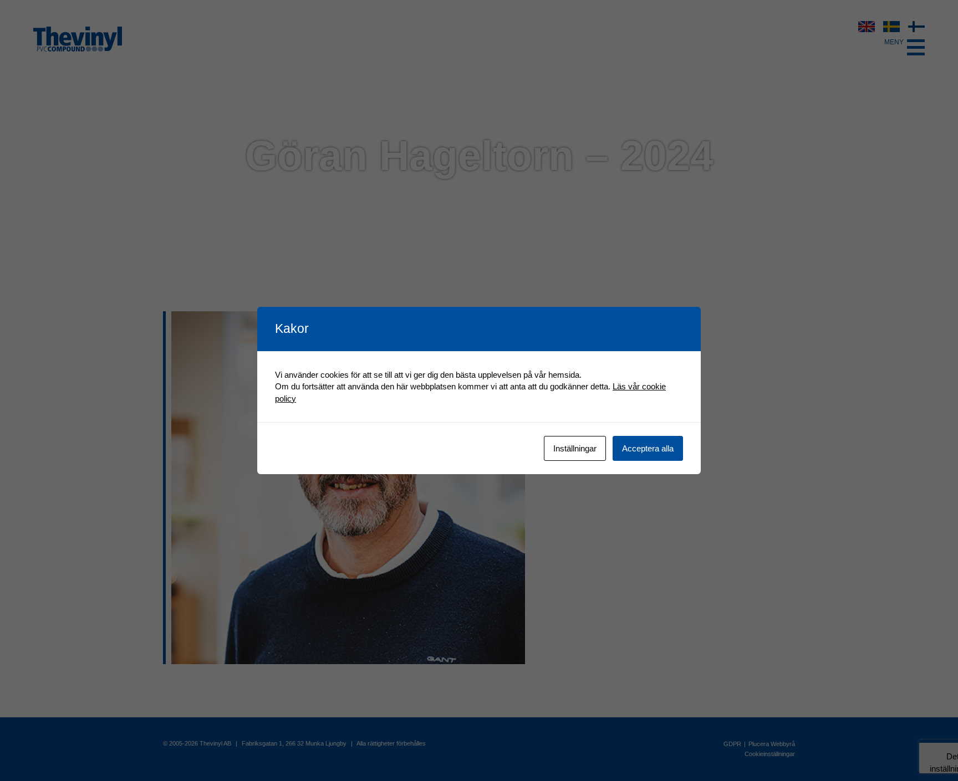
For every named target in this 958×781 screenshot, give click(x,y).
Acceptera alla (648, 448)
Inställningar (575, 448)
